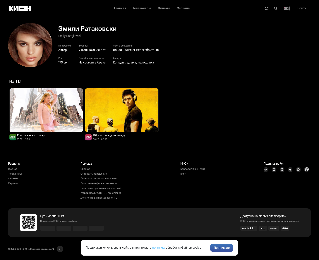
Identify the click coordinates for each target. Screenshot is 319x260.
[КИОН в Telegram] (291, 169)
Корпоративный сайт (192, 169)
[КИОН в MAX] (275, 169)
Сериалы (13, 183)
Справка (85, 169)
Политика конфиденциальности (99, 183)
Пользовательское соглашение (98, 178)
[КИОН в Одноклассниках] (283, 169)
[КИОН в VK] (267, 169)
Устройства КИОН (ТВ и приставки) (100, 193)
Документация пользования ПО (98, 197)
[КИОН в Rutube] (307, 169)
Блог (183, 173)
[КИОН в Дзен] (299, 169)
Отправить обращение (93, 173)
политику (158, 247)
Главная (12, 169)
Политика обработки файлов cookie (101, 188)
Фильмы (13, 178)
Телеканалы (15, 173)
